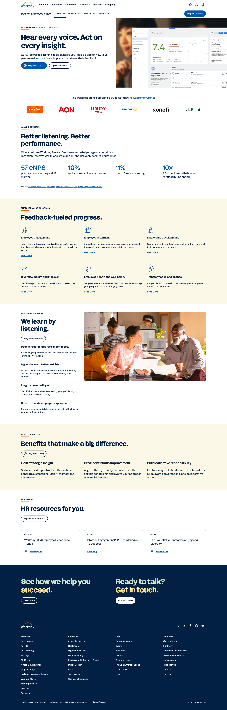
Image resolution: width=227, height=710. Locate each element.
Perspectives (169, 664)
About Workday (171, 641)
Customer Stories (124, 641)
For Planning (27, 650)
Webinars (120, 650)
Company (110, 4)
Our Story (168, 645)
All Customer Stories (143, 98)
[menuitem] (60, 13)
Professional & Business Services (84, 660)
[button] (50, 551)
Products (43, 4)
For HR (24, 645)
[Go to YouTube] (203, 625)
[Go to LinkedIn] (184, 625)
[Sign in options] (196, 5)
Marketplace (27, 683)
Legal (23, 702)
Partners (97, 4)
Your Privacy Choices (78, 702)
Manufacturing (75, 655)
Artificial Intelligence (31, 664)
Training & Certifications (128, 664)
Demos (119, 655)
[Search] (203, 5)
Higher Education (77, 650)
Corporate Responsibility (175, 650)
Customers (70, 4)
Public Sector (75, 664)
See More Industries (78, 679)
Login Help (168, 674)
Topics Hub (121, 669)
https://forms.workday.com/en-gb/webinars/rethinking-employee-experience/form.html (65, 186)
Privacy (31, 702)
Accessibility (42, 702)
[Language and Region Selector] (190, 5)
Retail (71, 669)
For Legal (25, 655)
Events (119, 645)
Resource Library (124, 660)
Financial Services (77, 641)
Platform (25, 660)
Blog (118, 674)
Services (25, 688)
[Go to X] (177, 625)
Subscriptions (56, 702)
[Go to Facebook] (190, 625)
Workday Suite (28, 679)
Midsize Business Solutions (34, 674)
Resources (85, 4)
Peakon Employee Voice (36, 13)
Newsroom (168, 660)
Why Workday (28, 669)
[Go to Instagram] (196, 625)
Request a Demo (195, 13)
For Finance (27, 641)
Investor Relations (172, 655)
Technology (74, 674)
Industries (57, 4)
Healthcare (73, 645)
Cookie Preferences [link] (98, 702)
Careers (167, 669)
